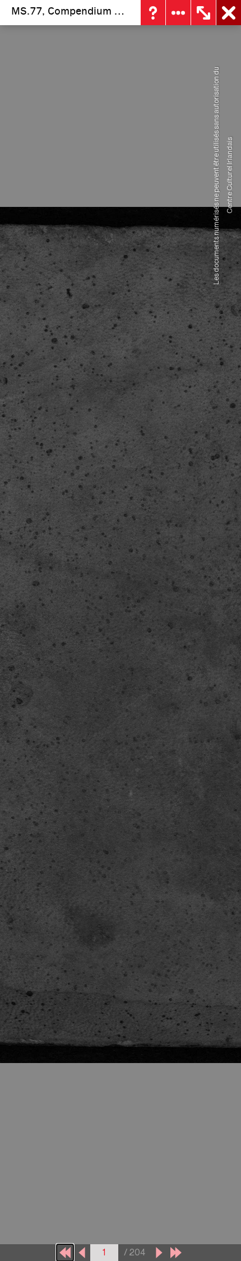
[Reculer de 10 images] (65, 1252)
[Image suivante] (159, 1252)
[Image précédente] (81, 1252)
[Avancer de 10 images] (176, 1252)
